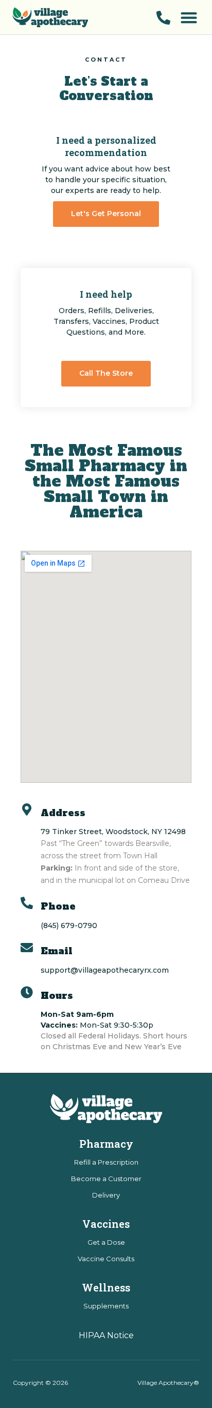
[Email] (27, 947)
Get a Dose (106, 1242)
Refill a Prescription (106, 1162)
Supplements (106, 1306)
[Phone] (27, 903)
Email (57, 950)
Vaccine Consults (106, 1259)
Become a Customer (106, 1178)
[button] (188, 17)
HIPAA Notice (106, 1335)
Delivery (106, 1195)
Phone (58, 906)
